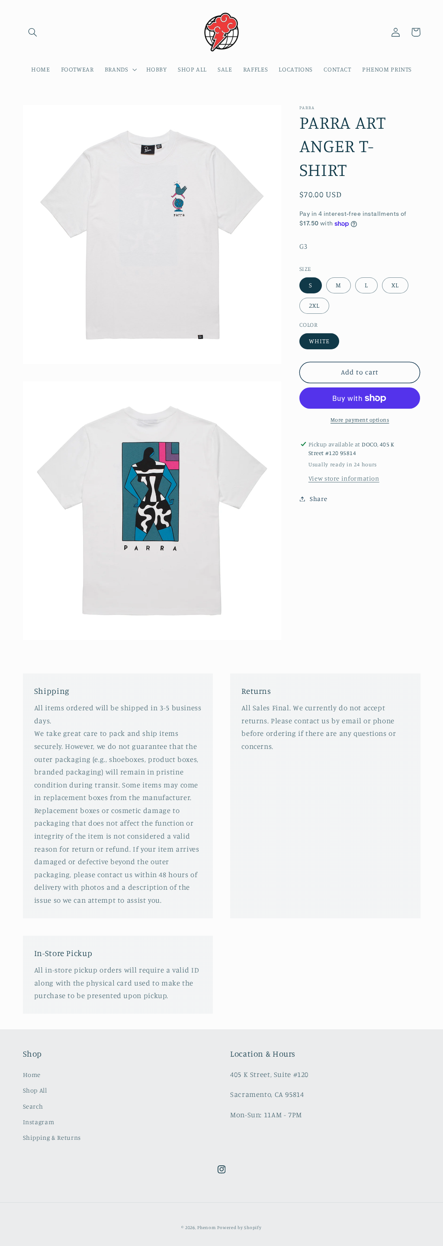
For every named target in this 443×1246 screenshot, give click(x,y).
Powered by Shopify (239, 1227)
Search (33, 1106)
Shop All (35, 1090)
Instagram (39, 1122)
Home (32, 1074)
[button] (33, 32)
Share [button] (318, 498)
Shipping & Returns (52, 1137)
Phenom (206, 1227)
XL (395, 285)
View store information (343, 478)
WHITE (319, 341)
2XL (314, 305)
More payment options (360, 419)
